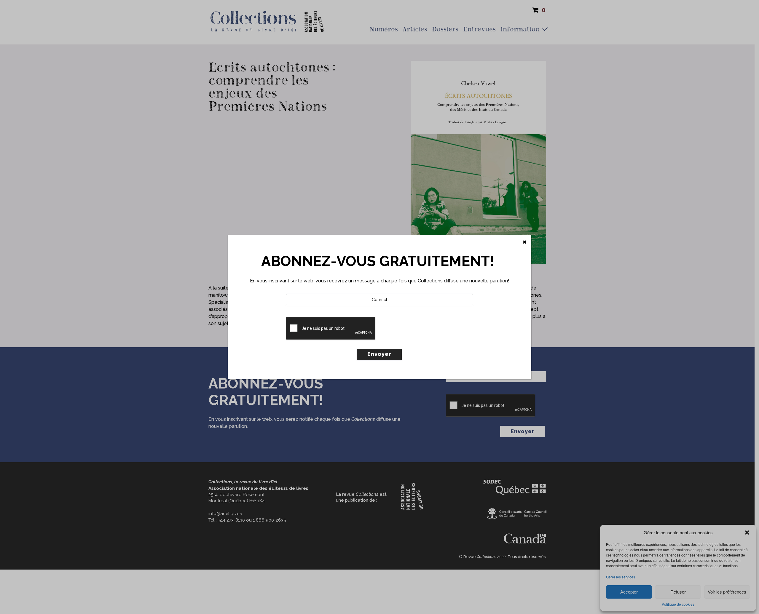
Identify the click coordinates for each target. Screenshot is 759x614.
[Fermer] (524, 242)
